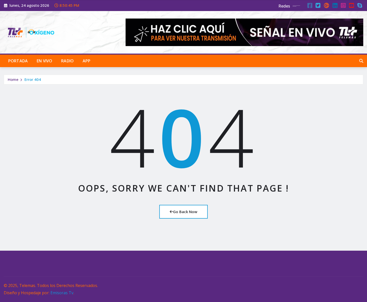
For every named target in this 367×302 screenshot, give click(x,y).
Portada (18, 61)
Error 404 (32, 79)
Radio (67, 61)
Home (13, 79)
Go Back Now (185, 211)
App (86, 61)
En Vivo (44, 61)
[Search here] (361, 61)
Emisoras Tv (61, 292)
